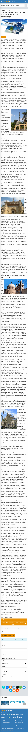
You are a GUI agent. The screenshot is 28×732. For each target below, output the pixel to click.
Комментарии (5, 631)
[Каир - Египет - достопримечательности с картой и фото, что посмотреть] (14, 27)
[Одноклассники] (10, 687)
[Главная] (1, 5)
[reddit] (17, 690)
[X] (17, 687)
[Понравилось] (2, 628)
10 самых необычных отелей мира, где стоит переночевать (17, 702)
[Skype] (10, 690)
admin (20, 628)
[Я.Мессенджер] (3, 687)
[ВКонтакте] (7, 687)
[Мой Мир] (24, 687)
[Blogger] (14, 690)
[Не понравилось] (5, 628)
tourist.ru (9, 1)
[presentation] (3, 704)
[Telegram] (13, 687)
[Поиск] (21, 1)
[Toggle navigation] (25, 1)
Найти (24, 650)
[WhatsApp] (20, 687)
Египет (4, 36)
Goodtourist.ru (4, 730)
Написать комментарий (8, 635)
